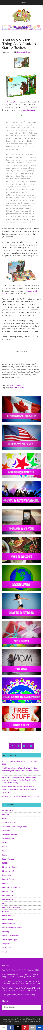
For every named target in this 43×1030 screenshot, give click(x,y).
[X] (18, 1027)
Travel (4, 952)
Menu (23, 3)
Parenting (5, 911)
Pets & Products (8, 916)
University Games (13, 102)
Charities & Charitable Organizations (15, 827)
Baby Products (7, 810)
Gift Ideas (5, 863)
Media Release (7, 895)
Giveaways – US (8, 871)
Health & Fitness (8, 879)
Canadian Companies (9, 823)
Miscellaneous (7, 899)
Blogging (5, 815)
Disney (4, 847)
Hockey (5, 883)
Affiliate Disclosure (34, 1021)
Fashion (5, 855)
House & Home (7, 891)
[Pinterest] (25, 1027)
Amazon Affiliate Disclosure (17, 1021)
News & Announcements (11, 907)
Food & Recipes (8, 859)
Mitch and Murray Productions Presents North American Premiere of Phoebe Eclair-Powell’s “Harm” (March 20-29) (19, 780)
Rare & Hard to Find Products (12, 928)
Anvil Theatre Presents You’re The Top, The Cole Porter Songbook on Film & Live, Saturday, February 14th (20, 770)
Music (4, 903)
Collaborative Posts (9, 835)
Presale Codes (7, 920)
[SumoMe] (39, 1027)
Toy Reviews (7, 948)
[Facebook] (10, 1027)
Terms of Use (21, 1019)
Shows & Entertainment (10, 936)
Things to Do (6, 944)
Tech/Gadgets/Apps (9, 940)
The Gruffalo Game (17, 388)
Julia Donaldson (29, 110)
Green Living (6, 875)
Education (5, 851)
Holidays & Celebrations (11, 887)
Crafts (4, 843)
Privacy (29, 1019)
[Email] (32, 1027)
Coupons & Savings (9, 839)
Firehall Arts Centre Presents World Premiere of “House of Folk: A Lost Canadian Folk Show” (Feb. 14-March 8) (20, 789)
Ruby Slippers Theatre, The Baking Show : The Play (20, 796)
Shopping (5, 932)
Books (4, 819)
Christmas (6, 831)
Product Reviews (15, 385)
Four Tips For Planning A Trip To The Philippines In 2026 (20, 970)
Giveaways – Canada (9, 867)
